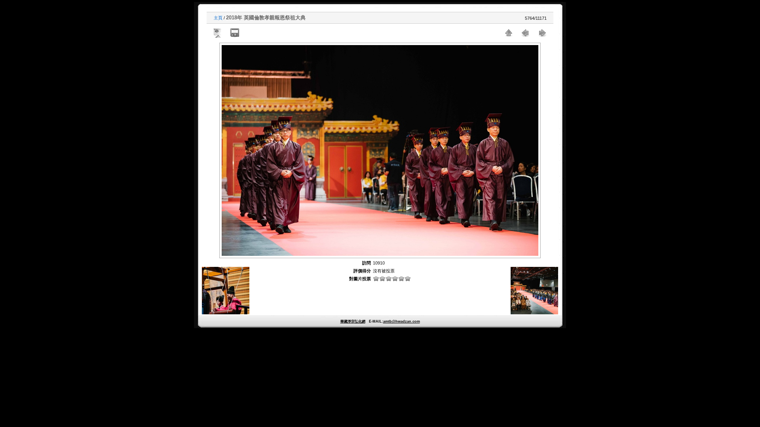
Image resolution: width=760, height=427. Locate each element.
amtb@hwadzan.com (401, 321)
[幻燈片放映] (218, 33)
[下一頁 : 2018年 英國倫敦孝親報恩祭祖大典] (542, 33)
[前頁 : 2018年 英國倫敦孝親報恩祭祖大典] (525, 33)
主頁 (218, 17)
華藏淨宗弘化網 (352, 321)
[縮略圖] (508, 33)
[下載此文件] (234, 33)
